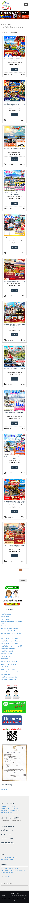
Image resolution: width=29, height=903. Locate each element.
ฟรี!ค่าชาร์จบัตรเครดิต (6, 812)
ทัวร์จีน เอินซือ (5, 616)
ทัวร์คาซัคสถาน (6, 656)
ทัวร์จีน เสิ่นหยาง (6, 619)
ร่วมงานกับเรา (15, 814)
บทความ (4, 789)
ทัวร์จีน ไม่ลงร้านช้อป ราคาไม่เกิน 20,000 (12, 638)
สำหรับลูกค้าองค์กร (5, 808)
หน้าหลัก (3, 24)
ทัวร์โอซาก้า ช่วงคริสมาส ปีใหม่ (9, 677)
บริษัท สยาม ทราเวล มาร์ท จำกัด (9, 868)
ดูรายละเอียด (14, 69)
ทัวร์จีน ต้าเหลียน (6, 614)
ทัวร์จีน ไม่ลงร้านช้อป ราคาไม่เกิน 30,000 (12, 643)
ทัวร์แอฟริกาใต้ (6, 659)
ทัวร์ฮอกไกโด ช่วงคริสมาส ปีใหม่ (10, 672)
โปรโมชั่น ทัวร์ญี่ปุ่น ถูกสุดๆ (8, 669)
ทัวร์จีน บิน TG (6, 636)
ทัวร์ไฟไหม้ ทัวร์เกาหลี (7, 651)
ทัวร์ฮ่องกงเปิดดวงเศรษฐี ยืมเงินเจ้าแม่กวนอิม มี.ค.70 (12, 622)
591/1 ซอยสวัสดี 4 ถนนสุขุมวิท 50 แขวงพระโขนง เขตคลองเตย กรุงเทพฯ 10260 (14, 871)
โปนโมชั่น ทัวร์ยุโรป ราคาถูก (8, 667)
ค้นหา (24, 580)
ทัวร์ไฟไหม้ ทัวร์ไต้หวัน (7, 653)
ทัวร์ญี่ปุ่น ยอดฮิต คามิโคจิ (8, 626)
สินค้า (9, 24)
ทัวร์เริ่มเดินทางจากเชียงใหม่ (8, 661)
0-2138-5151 (6, 876)
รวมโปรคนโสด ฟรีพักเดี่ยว (8, 648)
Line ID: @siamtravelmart (7, 859)
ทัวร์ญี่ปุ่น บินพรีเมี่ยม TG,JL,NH (10, 628)
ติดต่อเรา (14, 806)
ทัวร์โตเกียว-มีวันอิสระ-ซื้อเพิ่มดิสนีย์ (13, 27)
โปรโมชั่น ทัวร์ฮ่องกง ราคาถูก (9, 664)
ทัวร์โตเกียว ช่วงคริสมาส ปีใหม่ (9, 674)
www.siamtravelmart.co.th (11, 896)
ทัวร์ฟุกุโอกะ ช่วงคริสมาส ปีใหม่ (9, 679)
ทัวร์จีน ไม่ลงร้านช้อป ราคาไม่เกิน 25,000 (12, 641)
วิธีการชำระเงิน (14, 808)
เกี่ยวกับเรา (3, 806)
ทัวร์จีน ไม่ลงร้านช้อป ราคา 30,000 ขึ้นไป (12, 646)
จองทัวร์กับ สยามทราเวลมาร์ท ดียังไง (10, 810)
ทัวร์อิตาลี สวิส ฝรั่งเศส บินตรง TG (10, 631)
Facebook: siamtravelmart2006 (9, 857)
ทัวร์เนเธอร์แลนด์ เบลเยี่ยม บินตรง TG (11, 633)
